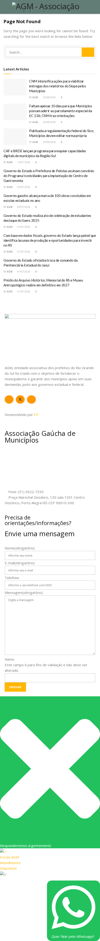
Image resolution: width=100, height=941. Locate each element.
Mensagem (24, 592)
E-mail (20, 563)
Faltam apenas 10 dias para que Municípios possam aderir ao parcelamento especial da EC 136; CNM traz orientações (60, 111)
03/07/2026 (23, 187)
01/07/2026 (23, 226)
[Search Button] (88, 52)
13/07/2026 (23, 162)
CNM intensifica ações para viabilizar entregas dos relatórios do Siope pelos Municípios (57, 86)
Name (9, 659)
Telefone (12, 577)
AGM (35, 97)
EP (36, 414)
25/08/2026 (49, 97)
